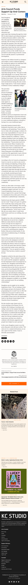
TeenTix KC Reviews (5, 540)
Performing (3, 531)
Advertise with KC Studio (6, 569)
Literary (3, 537)
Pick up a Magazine (5, 561)
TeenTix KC (3, 554)
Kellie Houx (3, 14)
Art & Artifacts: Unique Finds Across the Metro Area (13, 373)
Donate (2, 565)
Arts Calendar (4, 551)
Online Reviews (4, 538)
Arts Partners (4, 547)
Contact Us (3, 567)
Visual (4, 338)
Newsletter (3, 563)
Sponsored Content (5, 549)
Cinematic (3, 535)
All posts (14, 366)
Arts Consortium (4, 545)
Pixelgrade (17, 578)
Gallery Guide (4, 553)
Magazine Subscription (6, 560)
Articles (3, 6)
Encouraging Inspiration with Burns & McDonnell (14, 377)
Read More (5, 429)
